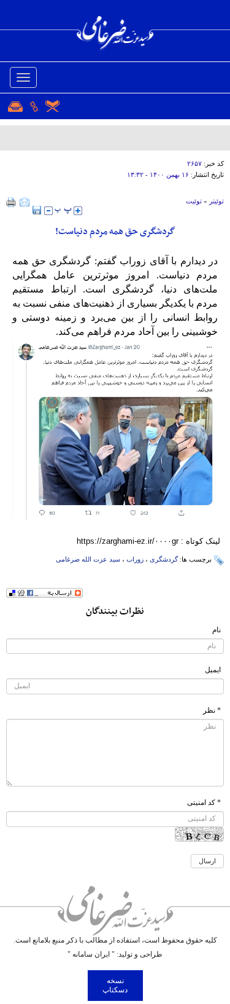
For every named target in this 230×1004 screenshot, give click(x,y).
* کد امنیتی (204, 802)
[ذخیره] (37, 210)
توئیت (194, 201)
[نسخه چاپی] (11, 202)
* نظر (212, 710)
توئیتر (216, 201)
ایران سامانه (91, 954)
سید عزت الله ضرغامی (88, 559)
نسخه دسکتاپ (115, 985)
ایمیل (213, 669)
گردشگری (164, 559)
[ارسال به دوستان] (24, 202)
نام (216, 630)
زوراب (135, 559)
